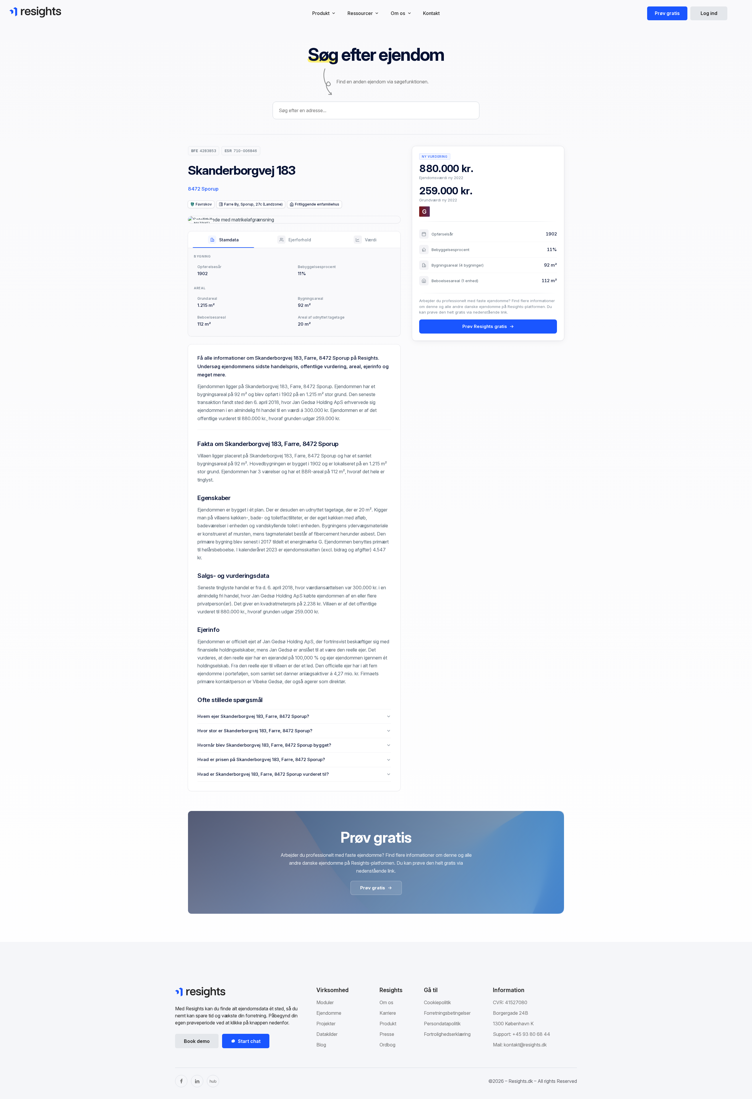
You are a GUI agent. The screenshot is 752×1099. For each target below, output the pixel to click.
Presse (387, 1034)
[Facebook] (181, 1081)
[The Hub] (213, 1081)
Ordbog (387, 1045)
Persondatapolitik (442, 1023)
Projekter (325, 1023)
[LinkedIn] (197, 1081)
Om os (386, 1002)
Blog (321, 1045)
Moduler (325, 1002)
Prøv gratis (667, 13)
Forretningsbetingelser (447, 1013)
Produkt (388, 1023)
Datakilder (327, 1034)
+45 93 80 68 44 (531, 1034)
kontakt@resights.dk (525, 1045)
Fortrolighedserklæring (447, 1034)
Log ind (709, 13)
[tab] (223, 239)
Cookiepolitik (437, 1002)
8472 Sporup (203, 189)
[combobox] (376, 110)
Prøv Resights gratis (484, 326)
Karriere (388, 1013)
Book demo (197, 1041)
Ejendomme (328, 1013)
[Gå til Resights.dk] (35, 12)
